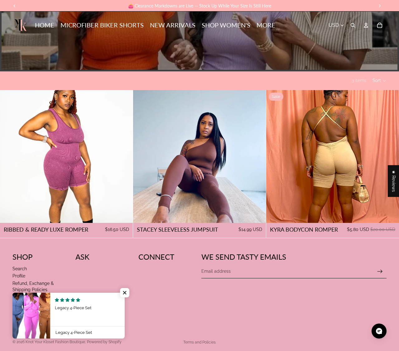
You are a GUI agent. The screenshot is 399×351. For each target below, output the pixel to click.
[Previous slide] (9, 156)
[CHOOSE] (123, 213)
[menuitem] (265, 25)
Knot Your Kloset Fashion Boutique (55, 342)
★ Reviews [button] (393, 181)
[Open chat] (379, 331)
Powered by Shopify (104, 342)
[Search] (353, 25)
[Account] (366, 25)
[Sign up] (380, 271)
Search (19, 268)
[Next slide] (123, 156)
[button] (380, 81)
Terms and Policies (199, 342)
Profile (18, 275)
